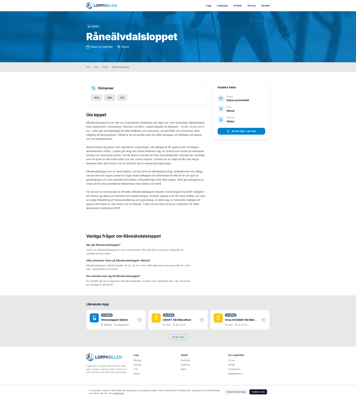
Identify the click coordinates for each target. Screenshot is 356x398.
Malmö (184, 369)
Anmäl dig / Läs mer (244, 131)
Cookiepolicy (234, 369)
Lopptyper (222, 5)
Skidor (105, 67)
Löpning (137, 365)
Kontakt (265, 5)
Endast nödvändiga (236, 392)
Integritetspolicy (235, 373)
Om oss (252, 5)
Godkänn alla (258, 392)
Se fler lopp (178, 337)
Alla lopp (137, 360)
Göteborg (185, 365)
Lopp (208, 5)
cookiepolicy (118, 393)
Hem (88, 67)
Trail (135, 369)
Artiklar (238, 5)
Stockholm (185, 360)
